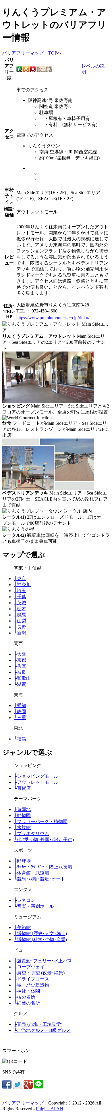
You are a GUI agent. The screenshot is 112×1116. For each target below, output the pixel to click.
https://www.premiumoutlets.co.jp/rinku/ (52, 317)
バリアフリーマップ (23, 1102)
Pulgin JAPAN (49, 1108)
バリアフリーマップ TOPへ (32, 53)
